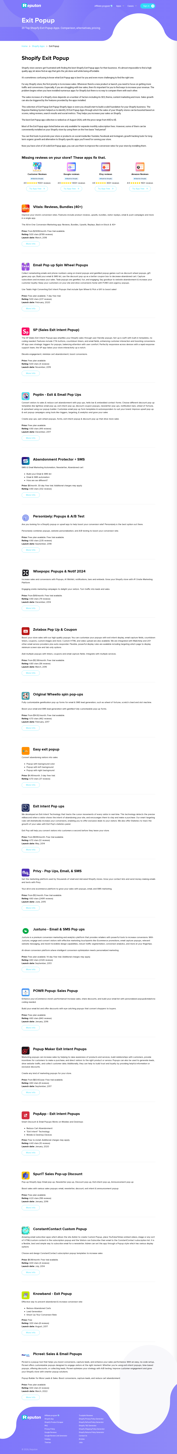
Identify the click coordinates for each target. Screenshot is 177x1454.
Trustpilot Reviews (86, 1415)
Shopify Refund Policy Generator (91, 1422)
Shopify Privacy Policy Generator (91, 1419)
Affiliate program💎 (104, 6)
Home (25, 46)
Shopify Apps (38, 46)
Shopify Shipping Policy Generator (92, 1429)
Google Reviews (51, 1432)
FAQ (46, 1426)
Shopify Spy (49, 1419)
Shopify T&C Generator (87, 1426)
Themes (48, 1442)
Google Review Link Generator (56, 1436)
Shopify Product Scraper (54, 1422)
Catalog (47, 1439)
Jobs (81, 1442)
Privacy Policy (50, 1429)
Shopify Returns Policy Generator (91, 1432)
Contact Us (83, 1436)
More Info (30, 243)
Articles (82, 1439)
